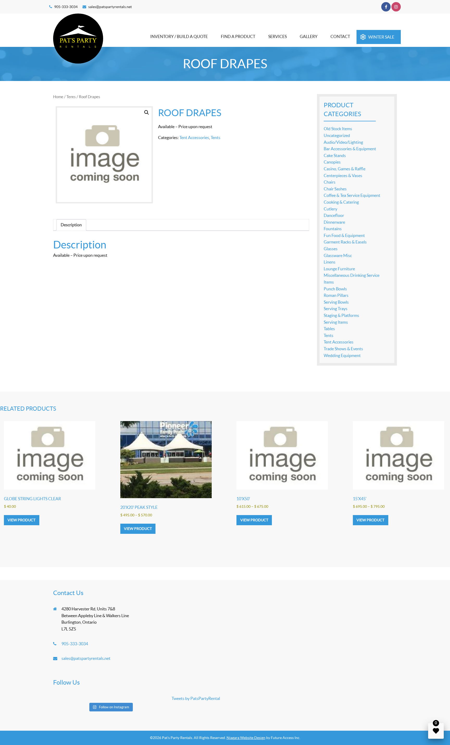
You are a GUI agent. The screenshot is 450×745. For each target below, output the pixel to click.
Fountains (333, 228)
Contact (340, 36)
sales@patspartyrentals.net (110, 7)
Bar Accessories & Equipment (350, 148)
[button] (146, 112)
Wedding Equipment (342, 355)
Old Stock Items (338, 128)
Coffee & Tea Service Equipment (352, 195)
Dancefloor (334, 215)
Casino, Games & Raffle (344, 168)
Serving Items (336, 322)
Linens (329, 262)
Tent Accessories (194, 137)
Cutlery (330, 208)
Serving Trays (335, 308)
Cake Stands (335, 155)
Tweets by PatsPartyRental (196, 698)
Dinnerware (334, 222)
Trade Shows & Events (343, 348)
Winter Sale (381, 37)
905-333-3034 (66, 7)
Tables (329, 328)
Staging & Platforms (341, 315)
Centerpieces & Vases (343, 175)
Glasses (331, 248)
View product (21, 520)
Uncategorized (337, 135)
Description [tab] (71, 224)
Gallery (308, 36)
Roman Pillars (336, 295)
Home (58, 97)
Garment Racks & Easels (345, 242)
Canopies (332, 162)
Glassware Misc (338, 255)
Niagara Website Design (246, 738)
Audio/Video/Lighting (343, 142)
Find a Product (238, 36)
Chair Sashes (335, 188)
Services (277, 36)
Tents (71, 97)
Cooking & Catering (341, 202)
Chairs (329, 182)
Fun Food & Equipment (344, 235)
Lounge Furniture (339, 268)
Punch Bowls (335, 288)
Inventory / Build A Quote (179, 36)
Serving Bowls (336, 302)
